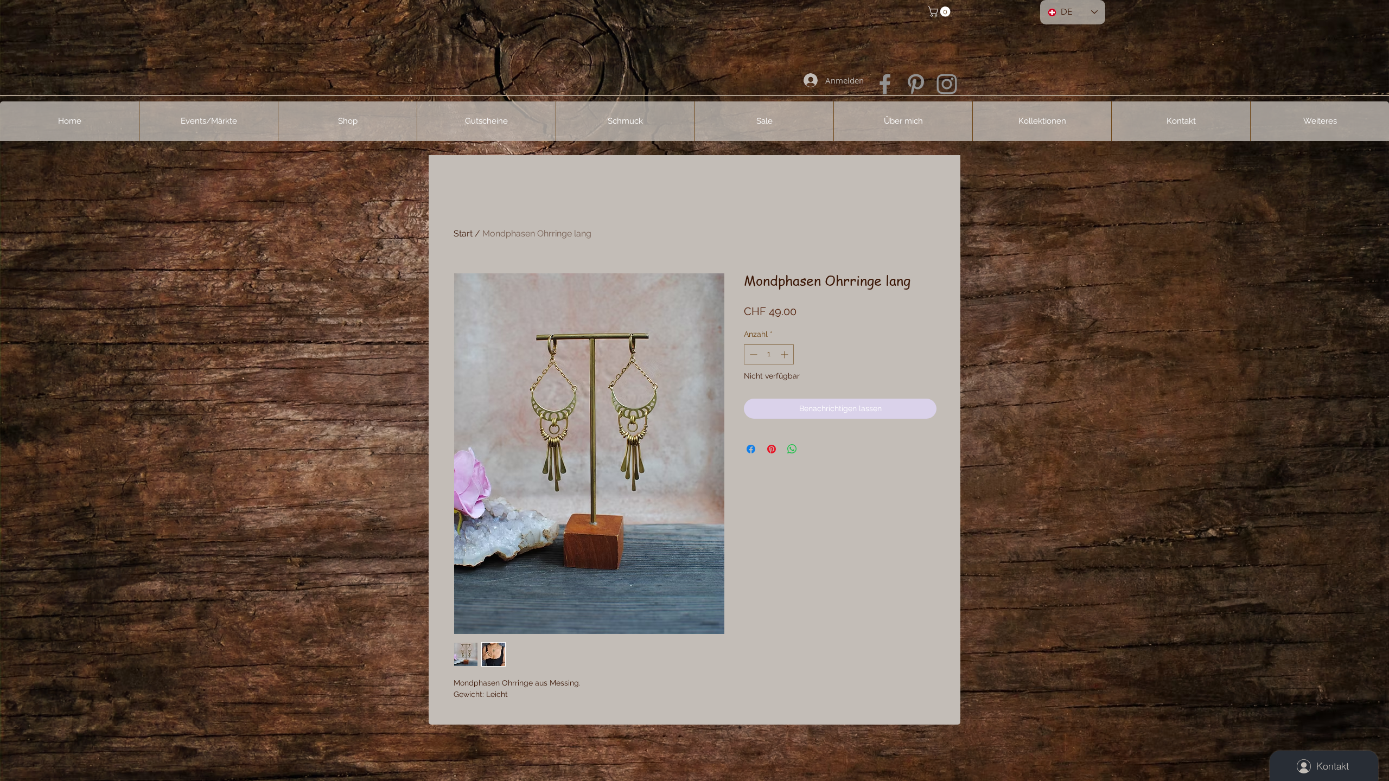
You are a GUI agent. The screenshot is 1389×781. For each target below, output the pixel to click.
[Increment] (785, 354)
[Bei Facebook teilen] (750, 449)
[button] (940, 12)
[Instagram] (946, 84)
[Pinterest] (915, 84)
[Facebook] (885, 84)
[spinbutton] (769, 354)
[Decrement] (752, 354)
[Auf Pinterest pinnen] (771, 449)
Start (463, 233)
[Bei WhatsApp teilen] (792, 449)
